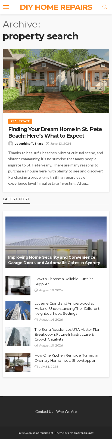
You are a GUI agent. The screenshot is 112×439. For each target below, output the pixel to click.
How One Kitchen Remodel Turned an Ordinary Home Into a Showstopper (67, 357)
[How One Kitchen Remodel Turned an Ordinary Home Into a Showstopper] (17, 362)
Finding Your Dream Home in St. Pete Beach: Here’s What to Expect (55, 132)
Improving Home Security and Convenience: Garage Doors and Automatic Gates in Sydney (54, 260)
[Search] (104, 7)
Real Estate (20, 121)
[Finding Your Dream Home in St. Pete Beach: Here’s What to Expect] (56, 81)
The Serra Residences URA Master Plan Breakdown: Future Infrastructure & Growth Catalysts (67, 334)
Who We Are (66, 411)
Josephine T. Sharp (29, 143)
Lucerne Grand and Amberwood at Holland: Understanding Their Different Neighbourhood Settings (67, 308)
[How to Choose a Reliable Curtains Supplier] (17, 285)
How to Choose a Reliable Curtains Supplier (64, 281)
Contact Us (44, 411)
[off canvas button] (6, 7)
